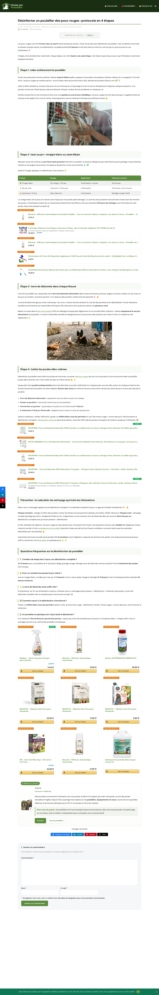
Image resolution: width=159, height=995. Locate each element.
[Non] (156, 992)
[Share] (2, 489)
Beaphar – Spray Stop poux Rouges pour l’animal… (35, 659)
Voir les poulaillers (56, 821)
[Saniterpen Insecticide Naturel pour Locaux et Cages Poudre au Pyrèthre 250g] (122, 744)
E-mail (64, 888)
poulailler (43, 540)
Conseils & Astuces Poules (32, 27)
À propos (40, 821)
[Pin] (2, 500)
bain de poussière (45, 311)
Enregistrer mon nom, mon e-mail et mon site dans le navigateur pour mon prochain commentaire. (64, 898)
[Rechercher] (155, 6)
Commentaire (27, 858)
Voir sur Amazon (37, 671)
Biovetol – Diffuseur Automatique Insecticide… (76, 659)
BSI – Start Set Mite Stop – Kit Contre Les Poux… (35, 761)
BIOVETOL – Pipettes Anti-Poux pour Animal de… (35, 710)
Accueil (20, 27)
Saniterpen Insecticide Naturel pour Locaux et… (120, 761)
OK (138, 992)
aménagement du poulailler (49, 528)
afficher (90, 35)
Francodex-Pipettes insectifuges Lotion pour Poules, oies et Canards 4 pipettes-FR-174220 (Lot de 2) (71, 228)
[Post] (2, 505)
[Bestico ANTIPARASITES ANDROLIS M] (122, 642)
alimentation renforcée (47, 420)
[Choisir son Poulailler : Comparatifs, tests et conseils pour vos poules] (12, 6)
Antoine (25, 29)
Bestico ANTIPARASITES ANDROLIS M (120, 658)
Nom (23, 888)
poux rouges (83, 376)
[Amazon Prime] (39, 233)
